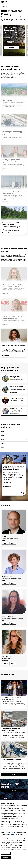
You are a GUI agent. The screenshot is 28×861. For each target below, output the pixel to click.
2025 (2, 433)
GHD (2, 2)
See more (13, 767)
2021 (2, 448)
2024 (2, 437)
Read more (11, 47)
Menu (6, 2)
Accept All (5, 857)
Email (12, 541)
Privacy (18, 832)
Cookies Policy (7, 828)
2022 (2, 444)
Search (25, 2)
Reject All (6, 853)
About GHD (4, 6)
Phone (4, 541)
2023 (2, 440)
